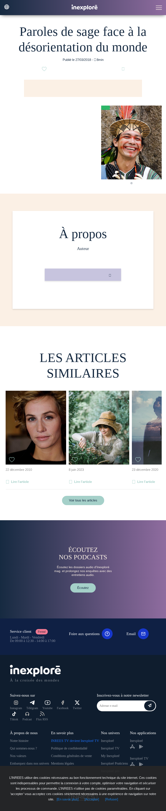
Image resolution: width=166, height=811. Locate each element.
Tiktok (14, 719)
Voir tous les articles (83, 500)
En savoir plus (83, 295)
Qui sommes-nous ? (23, 748)
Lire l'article (20, 482)
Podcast (27, 719)
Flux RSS (42, 719)
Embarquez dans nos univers (29, 763)
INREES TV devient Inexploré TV (75, 741)
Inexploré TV (110, 748)
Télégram (32, 708)
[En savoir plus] (67, 799)
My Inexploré (110, 756)
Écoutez (83, 588)
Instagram (16, 708)
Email (131, 634)
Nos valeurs (18, 756)
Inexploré (107, 741)
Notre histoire (19, 741)
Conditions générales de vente (71, 756)
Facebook (63, 708)
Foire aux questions (84, 634)
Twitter (77, 708)
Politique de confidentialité (69, 748)
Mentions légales (62, 763)
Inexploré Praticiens (114, 763)
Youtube (47, 708)
